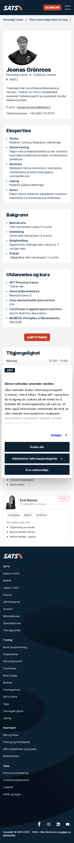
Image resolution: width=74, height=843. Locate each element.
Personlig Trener (13, 19)
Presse (7, 594)
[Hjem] (13, 7)
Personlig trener (12, 661)
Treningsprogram (13, 711)
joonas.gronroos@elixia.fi (33, 107)
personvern (9, 835)
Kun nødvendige (37, 470)
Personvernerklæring (15, 772)
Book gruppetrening (15, 647)
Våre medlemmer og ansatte (20, 749)
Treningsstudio (12, 689)
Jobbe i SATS (11, 587)
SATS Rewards (11, 601)
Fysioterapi (9, 668)
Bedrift (7, 580)
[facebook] (39, 824)
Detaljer (56, 435)
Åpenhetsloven (12, 623)
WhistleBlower (11, 616)
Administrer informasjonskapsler (34, 458)
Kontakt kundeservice (16, 780)
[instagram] (49, 824)
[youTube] (68, 824)
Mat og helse (10, 734)
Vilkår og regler (12, 794)
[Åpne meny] (68, 8)
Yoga (6, 704)
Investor (8, 609)
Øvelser (8, 682)
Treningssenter (12, 630)
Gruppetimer (10, 654)
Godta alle (37, 447)
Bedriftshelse (11, 756)
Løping (7, 718)
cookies (63, 832)
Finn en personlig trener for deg (48, 19)
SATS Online (10, 696)
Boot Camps (10, 675)
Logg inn (8, 787)
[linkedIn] (58, 824)
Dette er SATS (11, 573)
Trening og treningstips (16, 742)
